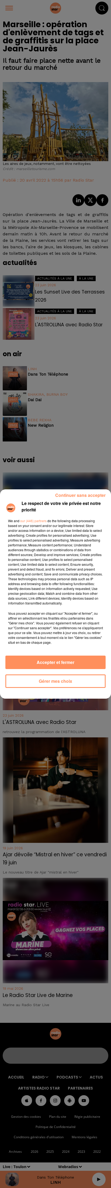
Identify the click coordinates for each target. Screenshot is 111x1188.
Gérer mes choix (55, 681)
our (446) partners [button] (33, 520)
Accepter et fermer (55, 662)
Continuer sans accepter (80, 495)
